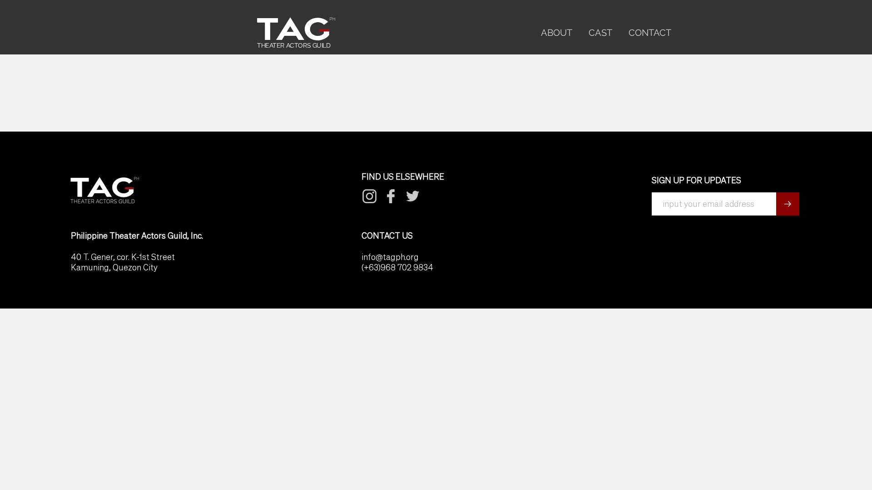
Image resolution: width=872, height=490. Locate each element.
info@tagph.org (390, 257)
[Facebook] (370, 196)
